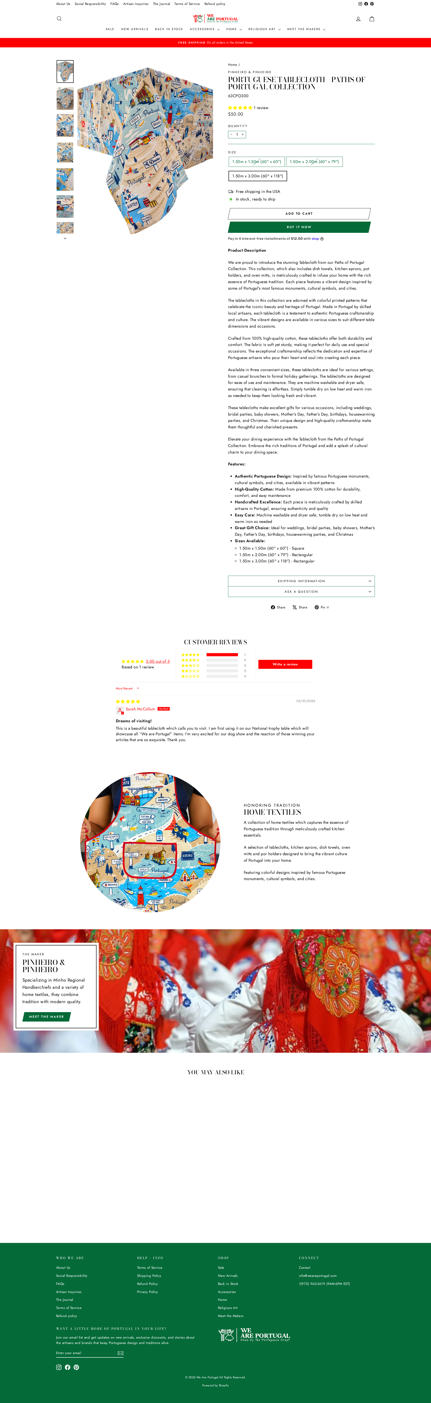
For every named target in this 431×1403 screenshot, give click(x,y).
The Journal (161, 3)
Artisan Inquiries (136, 3)
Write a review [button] (285, 664)
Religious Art (262, 29)
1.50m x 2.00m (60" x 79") (314, 162)
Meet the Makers (304, 29)
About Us (63, 3)
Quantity (238, 126)
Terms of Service (187, 3)
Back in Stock (169, 29)
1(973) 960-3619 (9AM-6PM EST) (324, 1283)
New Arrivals (134, 29)
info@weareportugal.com (318, 1275)
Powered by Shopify (215, 1385)
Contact (304, 1267)
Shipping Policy (149, 1275)
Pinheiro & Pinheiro (250, 72)
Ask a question (301, 591)
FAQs (114, 3)
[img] (128, 702)
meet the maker (46, 1016)
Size (232, 152)
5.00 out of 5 (158, 661)
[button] (241, 108)
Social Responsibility (90, 3)
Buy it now (299, 227)
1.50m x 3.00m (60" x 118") (257, 176)
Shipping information (301, 581)
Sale (110, 29)
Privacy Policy (147, 1291)
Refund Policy (147, 1283)
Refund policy (215, 3)
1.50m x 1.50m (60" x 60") (256, 162)
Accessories (203, 29)
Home (232, 29)
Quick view (94, 1182)
